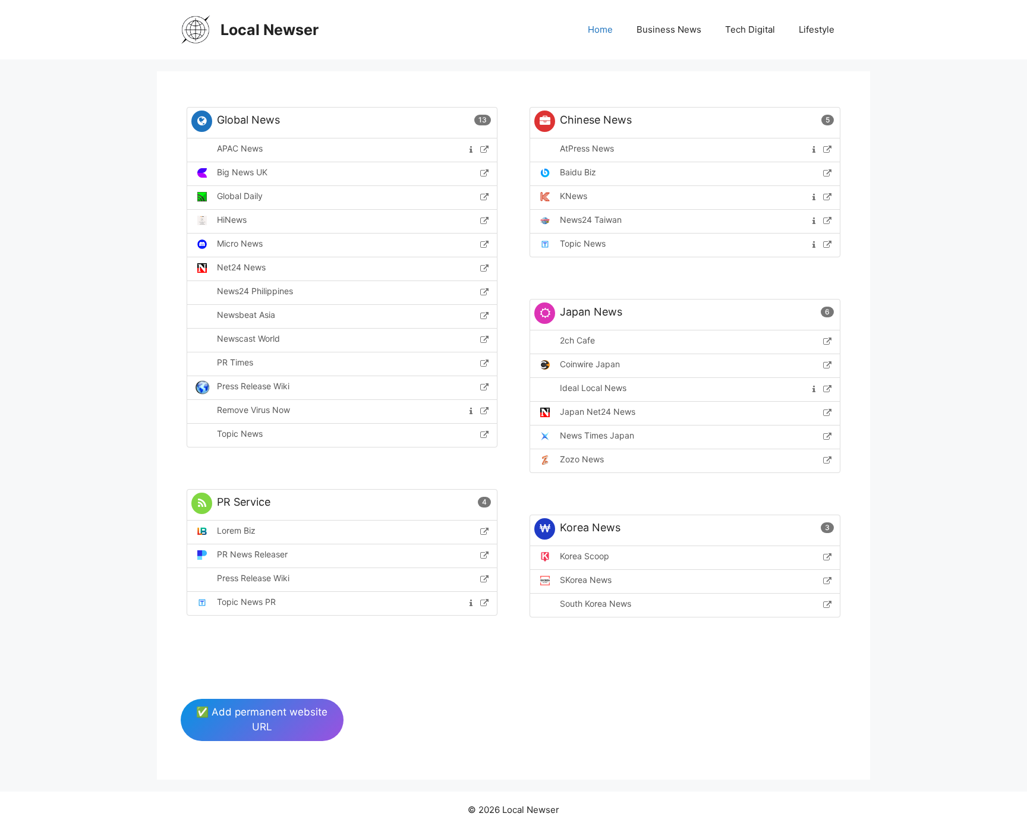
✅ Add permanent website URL (261, 719)
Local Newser (269, 30)
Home (600, 29)
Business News (669, 29)
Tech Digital (750, 29)
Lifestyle (816, 29)
